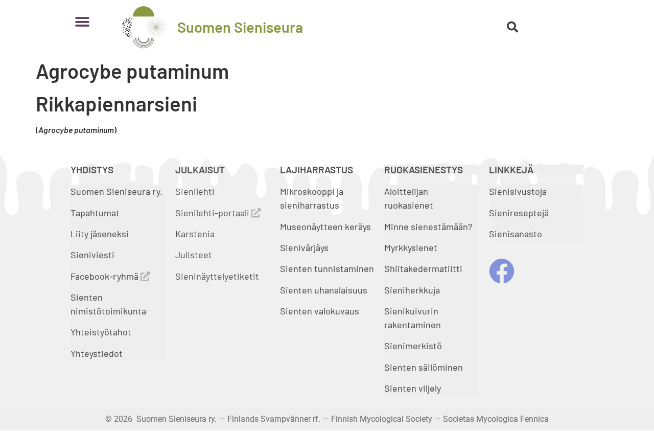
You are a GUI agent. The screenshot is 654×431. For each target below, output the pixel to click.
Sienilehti (195, 191)
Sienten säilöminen (423, 367)
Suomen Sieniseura (240, 27)
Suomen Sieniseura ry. (116, 191)
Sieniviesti (93, 254)
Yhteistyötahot (101, 331)
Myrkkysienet (410, 247)
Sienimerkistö (413, 345)
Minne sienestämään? (428, 226)
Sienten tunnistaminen (327, 268)
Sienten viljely (412, 388)
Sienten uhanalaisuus (323, 290)
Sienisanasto (515, 233)
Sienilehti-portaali (213, 212)
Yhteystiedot (97, 353)
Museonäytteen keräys (325, 226)
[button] (82, 21)
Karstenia (195, 233)
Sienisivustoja (518, 191)
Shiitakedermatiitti (423, 268)
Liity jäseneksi (100, 233)
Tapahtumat (95, 212)
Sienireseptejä (519, 212)
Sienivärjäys (304, 247)
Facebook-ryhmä (106, 276)
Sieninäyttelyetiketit (217, 276)
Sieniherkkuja (412, 290)
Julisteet (193, 254)
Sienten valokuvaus (319, 310)
